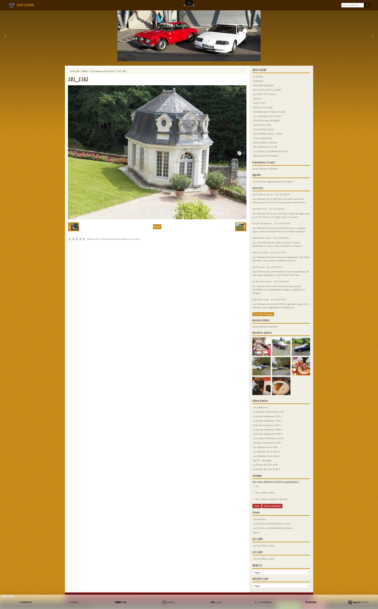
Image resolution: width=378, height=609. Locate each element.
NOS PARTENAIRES (263, 85)
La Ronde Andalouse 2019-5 (267, 429)
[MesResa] (121, 602)
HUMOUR (258, 81)
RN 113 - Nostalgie (262, 460)
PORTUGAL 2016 (262, 125)
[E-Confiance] (263, 602)
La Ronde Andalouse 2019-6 (267, 434)
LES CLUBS (257, 539)
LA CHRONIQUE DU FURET (267, 116)
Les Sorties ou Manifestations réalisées (273, 528)
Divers (256, 532)
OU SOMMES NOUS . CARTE (268, 134)
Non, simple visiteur (265, 492)
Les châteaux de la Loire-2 (266, 451)
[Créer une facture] (216, 602)
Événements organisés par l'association (273, 181)
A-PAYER (258, 76)
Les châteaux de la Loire (265, 447)
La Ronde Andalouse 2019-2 (267, 416)
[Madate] (73, 602)
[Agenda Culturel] (358, 602)
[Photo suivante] (240, 226)
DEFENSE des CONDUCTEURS (269, 112)
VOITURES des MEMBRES (266, 120)
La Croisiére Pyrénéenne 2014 (268, 438)
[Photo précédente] (73, 226)
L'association (259, 519)
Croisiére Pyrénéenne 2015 (267, 442)
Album (85, 71)
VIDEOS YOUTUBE (263, 107)
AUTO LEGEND (25, 5)
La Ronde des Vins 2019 (265, 464)
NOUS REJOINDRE (262, 138)
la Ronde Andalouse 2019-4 (267, 425)
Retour (157, 226)
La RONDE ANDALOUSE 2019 (268, 412)
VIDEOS (257, 98)
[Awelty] (168, 602)
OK (367, 5)
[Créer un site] (25, 602)
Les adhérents (260, 407)
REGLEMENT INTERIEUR (265, 156)
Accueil (75, 71)
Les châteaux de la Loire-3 (103, 71)
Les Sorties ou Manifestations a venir (272, 523)
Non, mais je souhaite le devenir (271, 499)
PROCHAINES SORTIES (265, 142)
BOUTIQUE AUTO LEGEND (267, 89)
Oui (257, 486)
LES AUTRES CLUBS (263, 545)
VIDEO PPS (259, 103)
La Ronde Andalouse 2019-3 (267, 420)
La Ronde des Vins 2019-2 (266, 469)
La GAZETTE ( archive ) (265, 94)
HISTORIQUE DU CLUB (265, 147)
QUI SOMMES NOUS (263, 129)
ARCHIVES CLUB (260, 579)
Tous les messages (264, 314)
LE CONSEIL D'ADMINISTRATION (270, 151)
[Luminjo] (311, 602)
